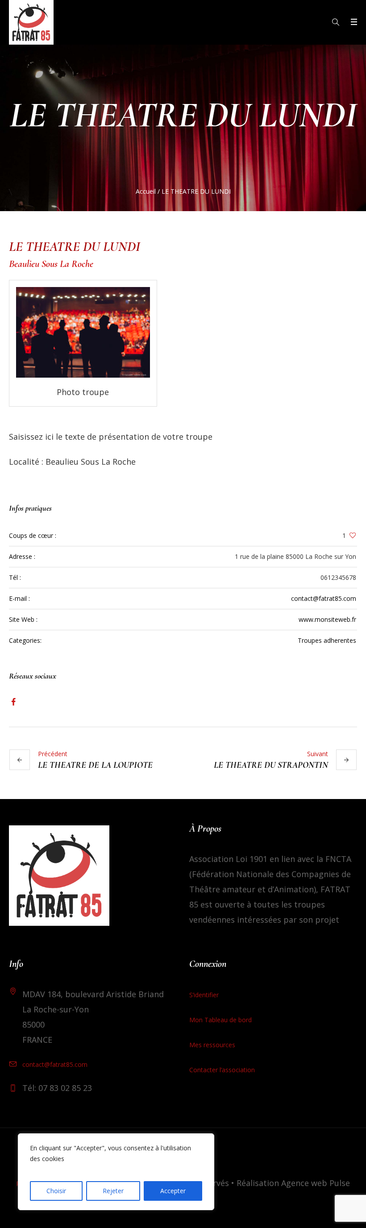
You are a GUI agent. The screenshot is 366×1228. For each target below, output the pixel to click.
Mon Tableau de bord (220, 1020)
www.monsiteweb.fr (327, 619)
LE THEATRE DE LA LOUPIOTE (95, 765)
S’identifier (204, 995)
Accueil (146, 191)
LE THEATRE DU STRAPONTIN (271, 765)
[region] (116, 1171)
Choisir (56, 1190)
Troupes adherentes (327, 640)
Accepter (173, 1190)
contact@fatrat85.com (323, 598)
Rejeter (113, 1190)
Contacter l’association (222, 1070)
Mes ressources (212, 1045)
